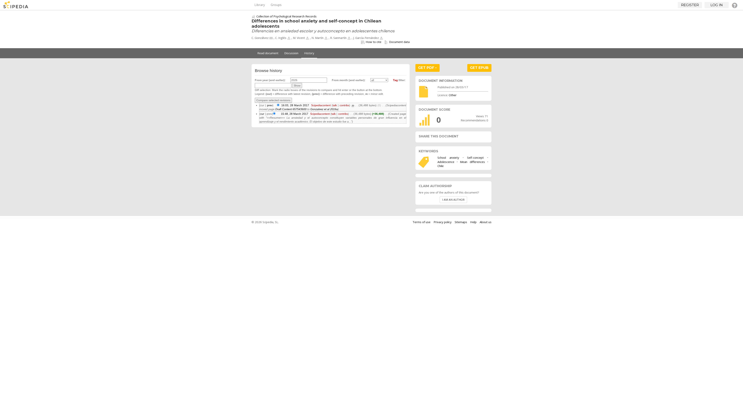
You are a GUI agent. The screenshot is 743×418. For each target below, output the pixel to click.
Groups (276, 5)
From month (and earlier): (349, 80)
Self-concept (475, 157)
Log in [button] (716, 5)
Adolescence (445, 162)
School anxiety (448, 157)
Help (473, 222)
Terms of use (422, 222)
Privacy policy (443, 222)
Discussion (291, 53)
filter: (399, 80)
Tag (395, 80)
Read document (267, 53)
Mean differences (472, 162)
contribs (344, 105)
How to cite (373, 42)
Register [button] (690, 5)
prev (269, 105)
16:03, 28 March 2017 (295, 105)
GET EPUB (479, 68)
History (309, 53)
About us (485, 222)
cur (262, 113)
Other (453, 95)
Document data (399, 42)
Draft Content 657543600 (290, 109)
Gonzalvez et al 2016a (324, 109)
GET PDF (426, 68)
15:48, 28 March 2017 (294, 113)
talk (335, 105)
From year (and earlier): (270, 80)
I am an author (453, 199)
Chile (440, 166)
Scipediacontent (321, 105)
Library (259, 5)
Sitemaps (461, 222)
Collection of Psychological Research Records (286, 16)
